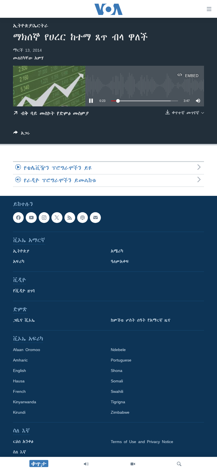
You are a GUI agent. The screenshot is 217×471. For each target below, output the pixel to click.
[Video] (132, 464)
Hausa (19, 381)
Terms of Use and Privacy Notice (142, 441)
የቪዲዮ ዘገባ (24, 290)
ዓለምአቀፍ (120, 261)
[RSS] (69, 217)
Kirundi (19, 412)
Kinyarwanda (24, 401)
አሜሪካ (117, 251)
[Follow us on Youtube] (31, 217)
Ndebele (118, 349)
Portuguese (121, 360)
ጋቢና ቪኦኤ (24, 320)
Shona (116, 370)
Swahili (117, 391)
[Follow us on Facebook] (18, 217)
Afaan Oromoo (26, 349)
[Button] (21, 134)
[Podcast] (82, 217)
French (19, 391)
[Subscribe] (95, 217)
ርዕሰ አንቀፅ (23, 441)
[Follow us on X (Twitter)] (56, 217)
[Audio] (86, 464)
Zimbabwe (120, 412)
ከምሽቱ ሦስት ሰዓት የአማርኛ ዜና (140, 320)
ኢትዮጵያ (21, 251)
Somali (117, 381)
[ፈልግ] (179, 464)
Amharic (20, 360)
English (19, 370)
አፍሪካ (18, 261)
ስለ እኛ (19, 452)
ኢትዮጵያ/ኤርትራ (30, 26)
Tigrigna (118, 401)
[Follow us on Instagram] (44, 217)
